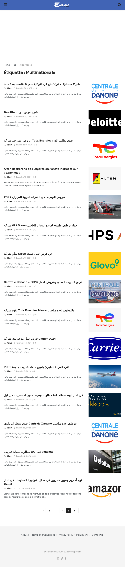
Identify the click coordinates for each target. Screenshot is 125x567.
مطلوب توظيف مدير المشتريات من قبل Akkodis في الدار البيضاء (43, 395)
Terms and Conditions (43, 534)
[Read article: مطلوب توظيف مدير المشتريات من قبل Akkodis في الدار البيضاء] (105, 405)
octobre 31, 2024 (22, 488)
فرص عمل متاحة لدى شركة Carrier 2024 (30, 338)
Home (7, 65)
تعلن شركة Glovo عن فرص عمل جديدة (28, 254)
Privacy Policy (65, 534)
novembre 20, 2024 (23, 145)
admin (9, 201)
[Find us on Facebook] (65, 558)
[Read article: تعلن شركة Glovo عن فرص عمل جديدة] (105, 263)
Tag (14, 65)
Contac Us (97, 534)
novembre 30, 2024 (23, 88)
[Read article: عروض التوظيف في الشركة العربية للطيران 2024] (105, 207)
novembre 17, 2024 (23, 230)
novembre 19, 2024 (23, 177)
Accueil (25, 534)
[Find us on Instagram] (58, 558)
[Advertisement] (62, 34)
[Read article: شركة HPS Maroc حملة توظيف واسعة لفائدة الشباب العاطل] (105, 235)
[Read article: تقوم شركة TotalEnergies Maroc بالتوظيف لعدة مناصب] (105, 320)
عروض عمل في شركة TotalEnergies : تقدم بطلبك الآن (38, 140)
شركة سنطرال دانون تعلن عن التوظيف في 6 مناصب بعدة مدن (42, 84)
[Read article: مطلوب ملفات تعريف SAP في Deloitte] (105, 461)
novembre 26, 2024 (23, 116)
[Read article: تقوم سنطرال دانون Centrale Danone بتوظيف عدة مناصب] (105, 433)
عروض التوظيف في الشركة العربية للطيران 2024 (34, 197)
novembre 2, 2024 (23, 428)
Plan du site (82, 534)
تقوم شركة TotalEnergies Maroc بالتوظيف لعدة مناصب (39, 310)
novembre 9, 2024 (23, 343)
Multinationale (25, 65)
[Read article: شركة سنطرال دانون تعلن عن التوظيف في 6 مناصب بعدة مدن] (105, 93)
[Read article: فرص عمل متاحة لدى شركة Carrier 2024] (105, 348)
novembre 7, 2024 (23, 371)
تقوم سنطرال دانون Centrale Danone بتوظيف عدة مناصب (40, 423)
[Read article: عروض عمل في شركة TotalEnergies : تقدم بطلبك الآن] (105, 150)
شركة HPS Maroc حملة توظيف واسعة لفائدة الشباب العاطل (40, 225)
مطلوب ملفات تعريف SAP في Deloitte (28, 452)
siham (9, 88)
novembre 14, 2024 (23, 258)
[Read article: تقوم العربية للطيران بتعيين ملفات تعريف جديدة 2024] (105, 376)
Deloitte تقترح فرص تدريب (21, 112)
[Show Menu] (5, 5)
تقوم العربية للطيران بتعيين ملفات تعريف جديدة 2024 (36, 367)
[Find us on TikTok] (62, 558)
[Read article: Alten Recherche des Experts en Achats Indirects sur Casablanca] (105, 178)
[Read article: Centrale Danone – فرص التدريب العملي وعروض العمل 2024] (105, 291)
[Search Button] (119, 5)
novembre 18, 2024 (23, 201)
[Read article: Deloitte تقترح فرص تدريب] (105, 122)
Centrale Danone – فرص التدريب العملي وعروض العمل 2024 (43, 282)
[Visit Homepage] (62, 5)
